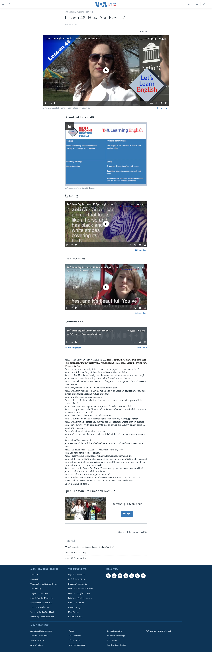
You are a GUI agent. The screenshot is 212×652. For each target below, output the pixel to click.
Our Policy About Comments (42, 617)
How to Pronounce (75, 617)
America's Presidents (39, 636)
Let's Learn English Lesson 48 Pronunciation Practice (92, 267)
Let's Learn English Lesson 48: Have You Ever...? (90, 331)
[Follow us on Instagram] (125, 575)
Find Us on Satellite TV (39, 608)
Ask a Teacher (75, 636)
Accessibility (35, 589)
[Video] (196, 4)
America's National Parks (41, 631)
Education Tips (75, 640)
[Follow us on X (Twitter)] (114, 575)
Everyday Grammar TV (77, 584)
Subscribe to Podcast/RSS (41, 603)
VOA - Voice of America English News (85, 208)
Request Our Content (39, 594)
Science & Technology (116, 636)
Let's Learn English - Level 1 (79, 594)
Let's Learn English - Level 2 (80, 598)
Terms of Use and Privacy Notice (44, 584)
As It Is (71, 631)
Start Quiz (126, 513)
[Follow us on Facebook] (108, 575)
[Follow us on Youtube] (120, 575)
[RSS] (131, 575)
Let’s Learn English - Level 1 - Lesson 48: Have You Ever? (73, 39)
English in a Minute (76, 575)
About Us (34, 575)
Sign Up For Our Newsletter (41, 598)
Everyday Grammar (77, 645)
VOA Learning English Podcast (158, 631)
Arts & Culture (36, 645)
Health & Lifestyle (114, 631)
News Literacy (74, 608)
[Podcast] (137, 575)
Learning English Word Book (42, 612)
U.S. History (112, 640)
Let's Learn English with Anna (80, 589)
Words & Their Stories (116, 645)
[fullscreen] (166, 103)
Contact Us (34, 580)
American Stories (37, 640)
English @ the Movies (77, 580)
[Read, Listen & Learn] (204, 4)
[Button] (143, 31)
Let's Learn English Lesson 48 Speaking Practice (90, 204)
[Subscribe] (143, 575)
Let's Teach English (76, 603)
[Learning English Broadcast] (189, 4)
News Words (73, 612)
